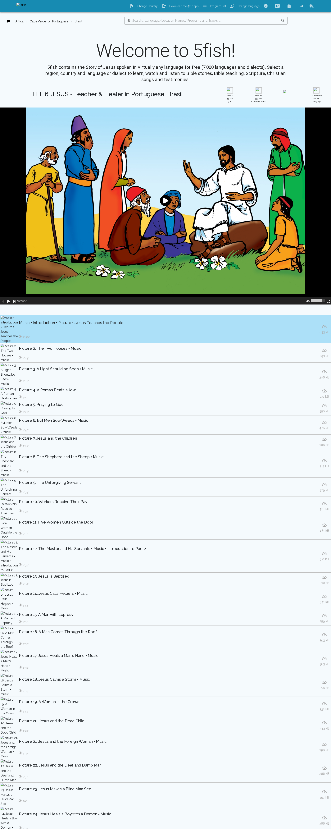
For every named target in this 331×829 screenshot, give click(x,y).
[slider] (318, 300)
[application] (165, 206)
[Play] (8, 301)
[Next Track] (14, 301)
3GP (230, 99)
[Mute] (308, 301)
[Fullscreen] (328, 301)
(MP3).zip (316, 99)
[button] (129, 20)
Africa (19, 21)
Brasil (78, 21)
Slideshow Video (258, 99)
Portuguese (60, 21)
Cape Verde (38, 21)
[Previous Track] (3, 301)
